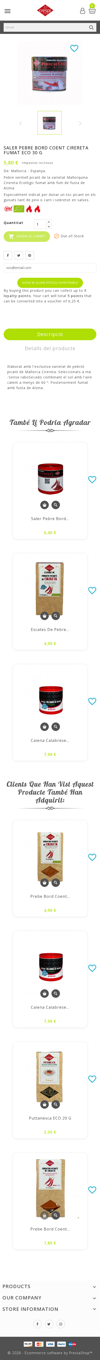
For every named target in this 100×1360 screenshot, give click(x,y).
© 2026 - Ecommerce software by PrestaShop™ (50, 1353)
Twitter (49, 1324)
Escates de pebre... (50, 629)
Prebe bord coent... (50, 896)
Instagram (61, 1324)
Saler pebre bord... (50, 518)
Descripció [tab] (50, 334)
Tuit (19, 255)
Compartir (8, 255)
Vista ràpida (55, 505)
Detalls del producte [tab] (50, 348)
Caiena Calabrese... (50, 740)
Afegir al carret (26, 236)
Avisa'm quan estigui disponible (50, 283)
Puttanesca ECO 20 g (50, 1118)
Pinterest (29, 255)
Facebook (37, 1324)
